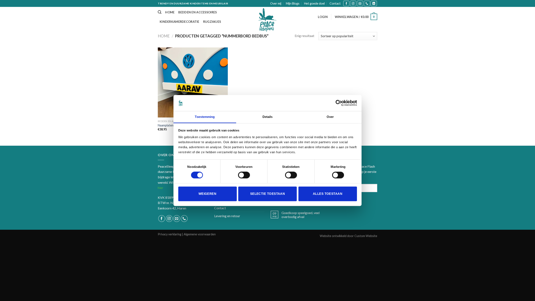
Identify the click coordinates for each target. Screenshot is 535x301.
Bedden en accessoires (197, 12)
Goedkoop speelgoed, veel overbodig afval (301, 215)
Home (170, 12)
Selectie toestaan (267, 193)
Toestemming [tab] (205, 117)
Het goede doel (314, 3)
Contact (335, 3)
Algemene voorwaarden (200, 234)
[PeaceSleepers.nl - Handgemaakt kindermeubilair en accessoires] (267, 20)
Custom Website (365, 236)
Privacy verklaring (169, 234)
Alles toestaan (327, 193)
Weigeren (208, 193)
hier (160, 188)
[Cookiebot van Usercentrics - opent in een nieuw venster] (338, 103)
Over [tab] (330, 117)
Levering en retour (227, 216)
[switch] (244, 175)
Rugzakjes (212, 21)
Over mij (275, 3)
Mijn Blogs (292, 3)
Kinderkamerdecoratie (179, 21)
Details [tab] (267, 117)
